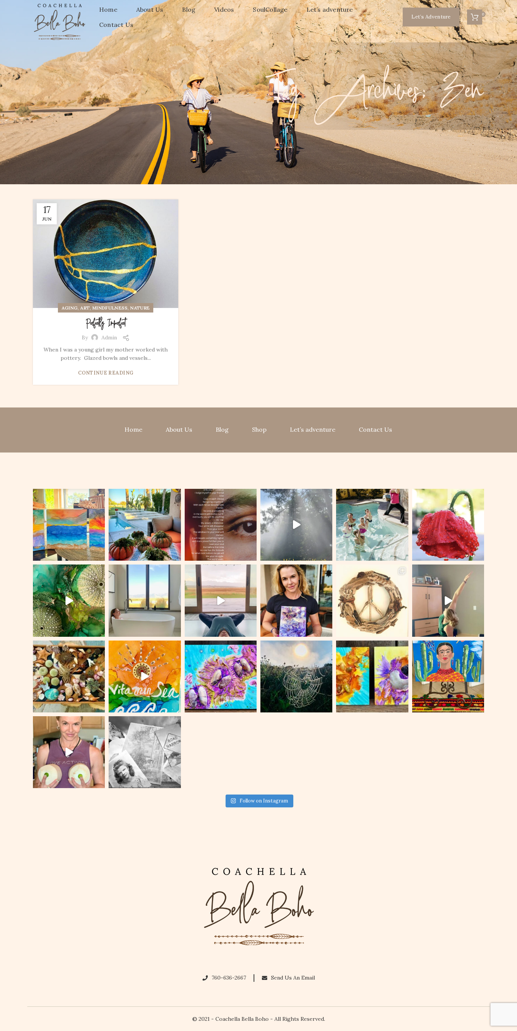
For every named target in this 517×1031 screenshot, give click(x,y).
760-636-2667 (229, 977)
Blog (222, 429)
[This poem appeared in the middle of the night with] (221, 525)
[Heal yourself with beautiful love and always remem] (296, 525)
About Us (179, 429)
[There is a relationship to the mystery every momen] (296, 676)
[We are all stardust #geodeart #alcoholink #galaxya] (296, 600)
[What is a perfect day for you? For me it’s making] (372, 600)
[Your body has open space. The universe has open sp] (221, 600)
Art (85, 308)
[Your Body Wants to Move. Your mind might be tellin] (448, 600)
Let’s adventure (312, 429)
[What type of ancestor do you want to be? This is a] (145, 752)
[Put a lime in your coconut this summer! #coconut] (69, 752)
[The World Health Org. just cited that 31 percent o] (372, 525)
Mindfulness (110, 308)
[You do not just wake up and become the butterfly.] (221, 676)
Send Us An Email (293, 977)
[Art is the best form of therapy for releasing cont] (69, 525)
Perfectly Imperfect (106, 323)
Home (133, 429)
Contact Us (375, 429)
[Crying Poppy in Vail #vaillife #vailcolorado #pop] (448, 525)
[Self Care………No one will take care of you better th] (145, 600)
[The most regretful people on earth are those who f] (448, 676)
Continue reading (106, 372)
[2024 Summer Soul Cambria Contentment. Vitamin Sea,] (145, 676)
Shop (259, 429)
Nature (139, 308)
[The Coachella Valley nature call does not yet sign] (145, 525)
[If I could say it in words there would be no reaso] (372, 676)
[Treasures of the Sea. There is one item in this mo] (69, 676)
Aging (70, 308)
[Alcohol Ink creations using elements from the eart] (69, 600)
